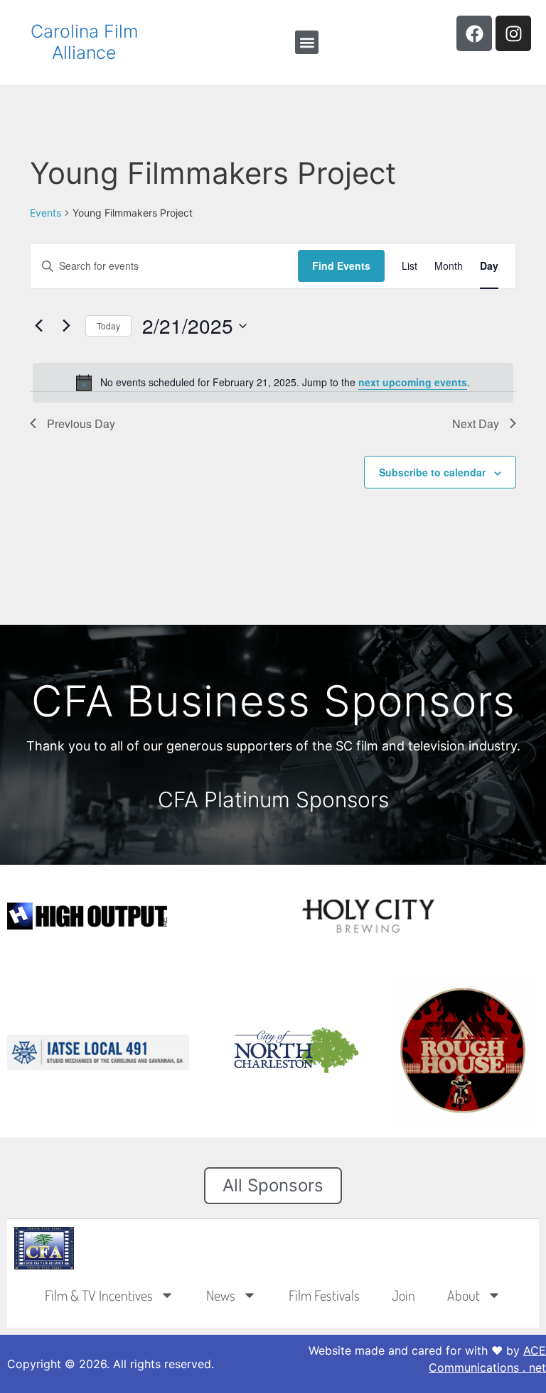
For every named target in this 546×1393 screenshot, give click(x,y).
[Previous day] (38, 325)
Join (403, 1295)
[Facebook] (474, 33)
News (220, 1295)
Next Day (475, 423)
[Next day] (66, 325)
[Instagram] (513, 33)
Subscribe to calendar (432, 472)
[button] (306, 42)
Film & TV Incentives (99, 1295)
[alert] (273, 383)
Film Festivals (324, 1295)
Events (45, 213)
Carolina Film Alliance (84, 42)
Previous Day (81, 423)
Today (108, 325)
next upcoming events (412, 382)
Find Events (341, 265)
